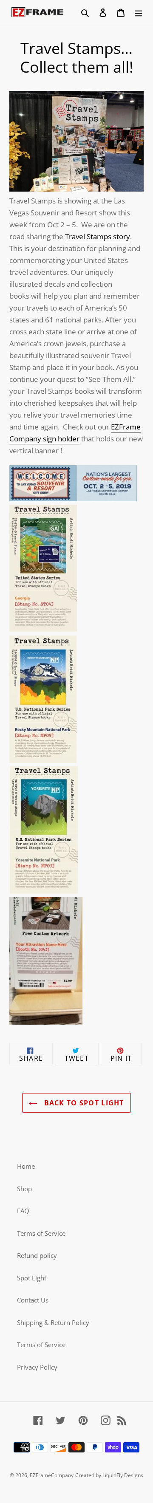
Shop (24, 1188)
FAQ (23, 1210)
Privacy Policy (37, 1367)
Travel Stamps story (97, 236)
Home (26, 1166)
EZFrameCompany (52, 1475)
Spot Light (31, 1278)
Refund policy (37, 1255)
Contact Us (32, 1300)
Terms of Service (41, 1233)
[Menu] (138, 12)
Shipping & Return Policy (53, 1322)
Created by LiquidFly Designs (109, 1475)
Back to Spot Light (83, 1102)
